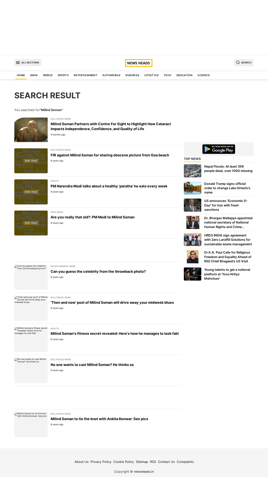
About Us (81, 462)
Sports (63, 75)
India (34, 75)
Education (185, 75)
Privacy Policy (100, 462)
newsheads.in (144, 471)
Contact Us (166, 462)
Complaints (185, 462)
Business (132, 75)
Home (21, 75)
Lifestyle (151, 75)
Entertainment (85, 75)
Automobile (111, 75)
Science (204, 75)
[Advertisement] (134, 27)
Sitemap (142, 462)
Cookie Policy (123, 462)
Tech (167, 75)
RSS (153, 462)
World (48, 75)
